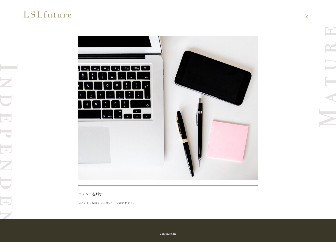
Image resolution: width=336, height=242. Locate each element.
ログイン (113, 203)
